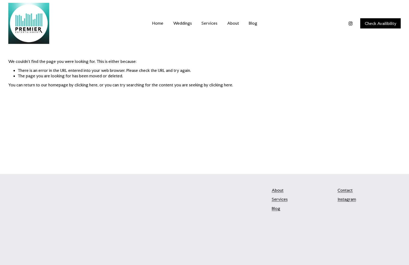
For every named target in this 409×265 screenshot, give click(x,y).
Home (157, 23)
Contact (345, 190)
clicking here (86, 84)
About (233, 23)
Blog (253, 23)
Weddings (182, 23)
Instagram (347, 199)
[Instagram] (350, 23)
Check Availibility (380, 23)
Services (209, 23)
